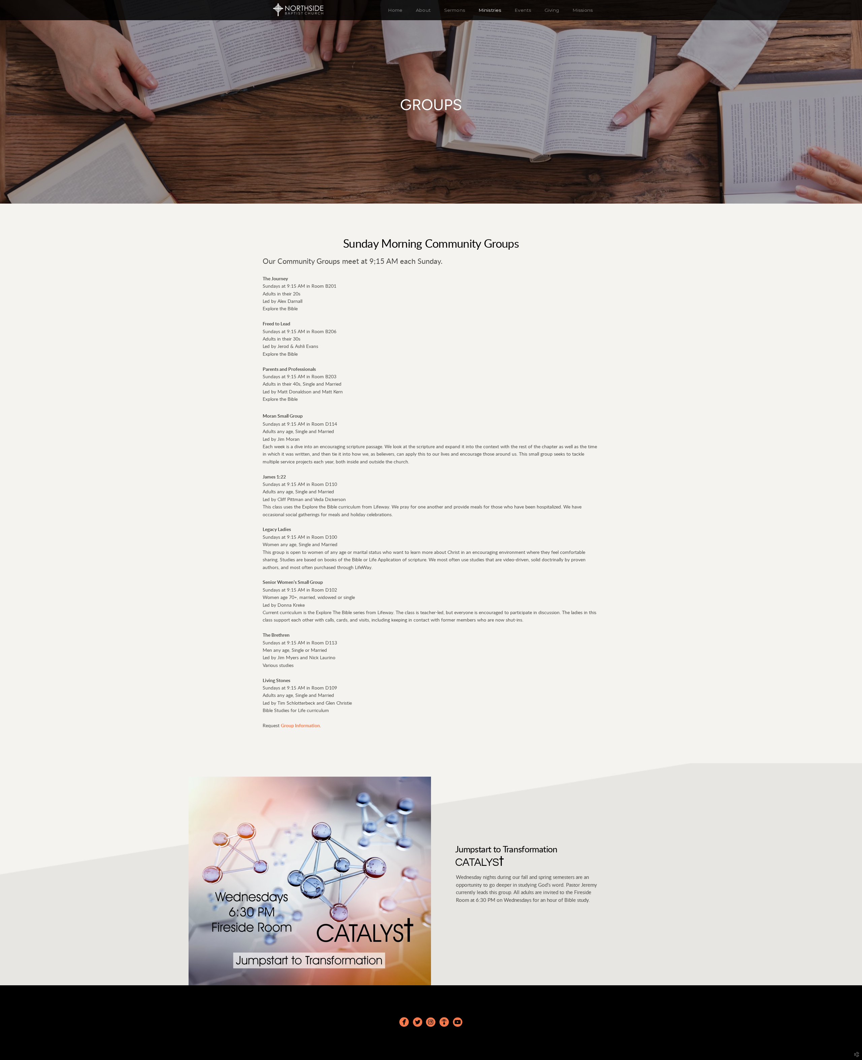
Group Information (300, 725)
